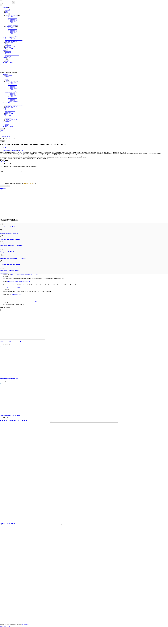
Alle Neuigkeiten (8, 75)
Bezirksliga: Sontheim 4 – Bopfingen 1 (10, 239)
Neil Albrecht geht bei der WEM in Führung (10, 415)
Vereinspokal (8, 115)
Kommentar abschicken (5, 185)
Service (4, 122)
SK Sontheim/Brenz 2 (12, 83)
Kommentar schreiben (5, 181)
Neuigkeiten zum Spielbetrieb (11, 81)
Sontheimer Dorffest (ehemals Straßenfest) (14, 105)
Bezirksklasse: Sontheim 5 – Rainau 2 (10, 270)
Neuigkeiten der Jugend (10, 111)
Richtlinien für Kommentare (29, 183)
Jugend (6, 79)
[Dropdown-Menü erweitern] (8, 80)
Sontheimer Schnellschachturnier (12, 119)
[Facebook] (1, 161)
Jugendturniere (8, 112)
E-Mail (2, 171)
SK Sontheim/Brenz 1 (12, 82)
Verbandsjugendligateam (13, 91)
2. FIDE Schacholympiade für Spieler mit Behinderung (18, 281)
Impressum (2, 626)
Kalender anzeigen (4, 273)
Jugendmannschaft (9, 113)
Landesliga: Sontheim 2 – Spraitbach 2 (10, 264)
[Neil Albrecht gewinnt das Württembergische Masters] (22, 339)
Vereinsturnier (8, 116)
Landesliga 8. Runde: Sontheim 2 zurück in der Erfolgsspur (25, 301)
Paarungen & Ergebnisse (10, 92)
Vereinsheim (3, 188)
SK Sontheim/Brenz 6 (12, 88)
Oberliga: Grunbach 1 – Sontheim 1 (9, 252)
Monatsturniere (8, 118)
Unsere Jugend (8, 109)
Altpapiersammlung (9, 107)
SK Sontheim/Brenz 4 (12, 86)
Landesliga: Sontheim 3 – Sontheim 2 (10, 226)
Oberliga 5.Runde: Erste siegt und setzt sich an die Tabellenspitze (24, 274)
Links (6, 125)
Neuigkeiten (5, 74)
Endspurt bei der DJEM (16, 294)
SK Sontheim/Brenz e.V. (5, 70)
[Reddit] (4, 161)
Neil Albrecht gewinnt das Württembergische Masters (12, 341)
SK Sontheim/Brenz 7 (12, 89)
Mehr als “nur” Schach (7, 102)
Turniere (7, 78)
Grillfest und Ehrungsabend (11, 106)
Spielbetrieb (7, 76)
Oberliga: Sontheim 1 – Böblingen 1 (9, 233)
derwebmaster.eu (25, 624)
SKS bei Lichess (6, 121)
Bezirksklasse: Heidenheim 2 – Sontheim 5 (11, 245)
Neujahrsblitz (8, 120)
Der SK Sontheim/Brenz (8, 126)
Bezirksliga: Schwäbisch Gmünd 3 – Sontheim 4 (13, 258)
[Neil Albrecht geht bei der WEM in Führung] (22, 412)
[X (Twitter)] (2, 161)
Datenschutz (7, 626)
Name (2, 168)
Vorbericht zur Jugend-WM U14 (14, 287)
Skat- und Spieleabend (10, 103)
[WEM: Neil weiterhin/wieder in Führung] (22, 375)
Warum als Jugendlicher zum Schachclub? (14, 420)
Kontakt (7, 124)
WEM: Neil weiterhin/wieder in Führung (9, 378)
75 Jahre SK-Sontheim (7, 523)
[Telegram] (5, 161)
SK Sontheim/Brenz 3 (12, 85)
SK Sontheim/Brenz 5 (12, 87)
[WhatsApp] (7, 161)
